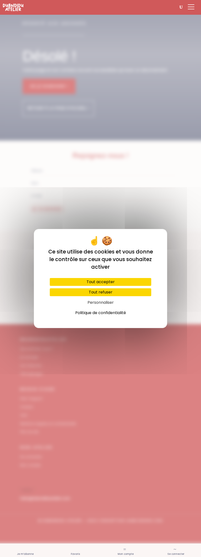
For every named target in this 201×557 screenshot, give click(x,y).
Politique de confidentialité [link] (100, 313)
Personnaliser (101, 302)
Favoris (75, 554)
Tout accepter (101, 282)
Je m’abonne (25, 554)
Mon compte (126, 554)
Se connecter (175, 554)
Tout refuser (101, 292)
